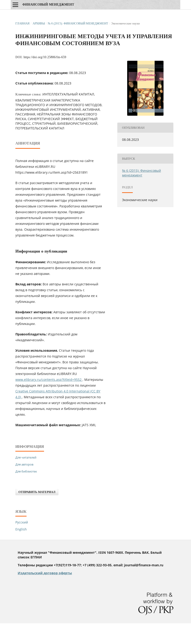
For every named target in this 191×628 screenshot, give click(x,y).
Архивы (39, 23)
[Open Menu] (15, 4)
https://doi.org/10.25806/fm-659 (45, 57)
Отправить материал (36, 492)
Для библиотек (26, 471)
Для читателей (25, 457)
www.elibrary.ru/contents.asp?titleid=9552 (48, 379)
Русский (21, 522)
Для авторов (24, 464)
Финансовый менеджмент (48, 4)
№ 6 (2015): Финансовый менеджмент (78, 23)
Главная (22, 23)
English (21, 529)
